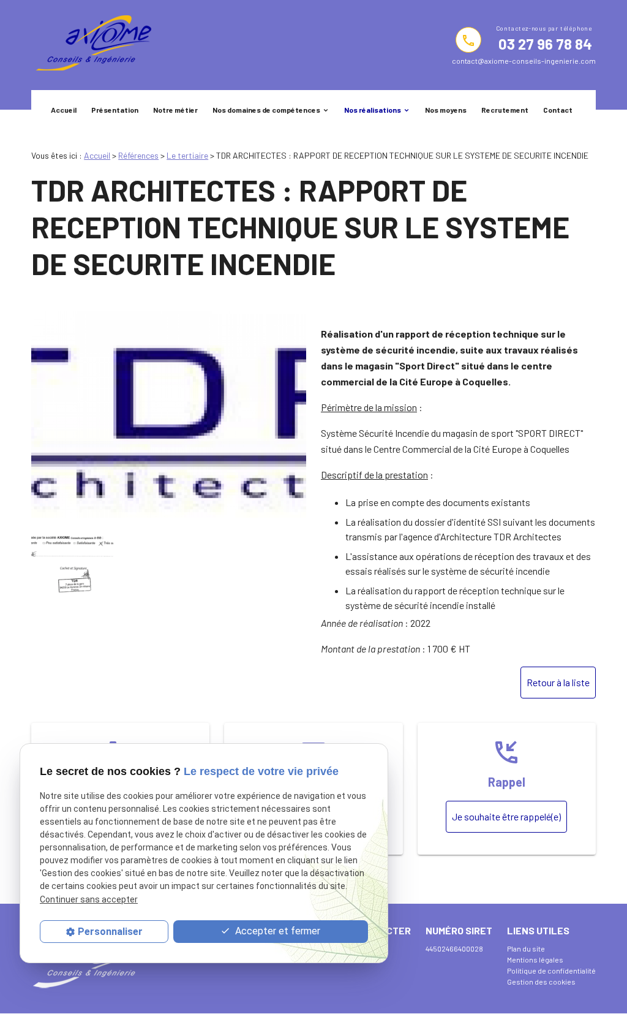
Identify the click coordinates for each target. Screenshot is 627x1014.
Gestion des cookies (541, 981)
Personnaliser (110, 931)
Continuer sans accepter (89, 899)
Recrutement (504, 109)
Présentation (114, 109)
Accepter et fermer (276, 931)
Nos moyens (446, 109)
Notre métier (175, 109)
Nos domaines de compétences (266, 109)
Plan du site (526, 948)
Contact (558, 109)
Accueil (64, 109)
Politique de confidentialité (551, 970)
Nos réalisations (372, 109)
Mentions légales (535, 959)
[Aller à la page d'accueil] (91, 45)
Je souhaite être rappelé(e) (506, 816)
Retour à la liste (558, 682)
